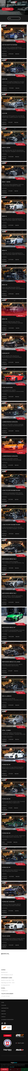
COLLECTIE (3, 1005)
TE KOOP (7, 9)
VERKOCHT (20, 9)
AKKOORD (4, 1069)
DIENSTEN (3, 1010)
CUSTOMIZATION (4, 1008)
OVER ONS (3, 1013)
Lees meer (12, 1067)
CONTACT (3, 1016)
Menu (23, 2)
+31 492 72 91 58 (5, 996)
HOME (2, 1002)
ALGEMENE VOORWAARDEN (7, 1019)
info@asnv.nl (4, 990)
